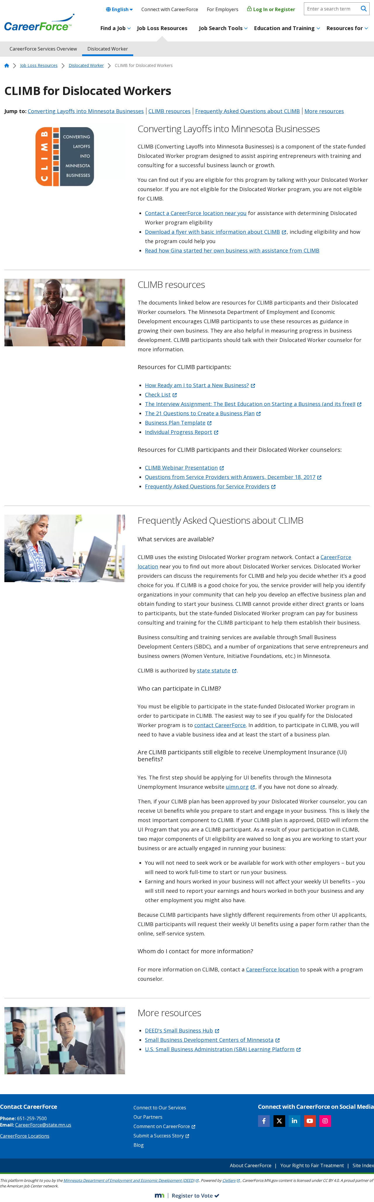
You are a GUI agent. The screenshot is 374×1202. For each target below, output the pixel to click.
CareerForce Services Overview (43, 49)
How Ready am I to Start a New (197, 385)
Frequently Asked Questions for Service (207, 486)
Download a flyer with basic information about (212, 231)
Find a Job (113, 28)
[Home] (39, 22)
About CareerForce (250, 1165)
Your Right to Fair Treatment (312, 1165)
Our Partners (148, 1117)
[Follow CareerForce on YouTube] (310, 1121)
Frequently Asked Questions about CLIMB (247, 111)
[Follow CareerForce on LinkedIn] (294, 1121)
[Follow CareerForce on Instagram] (325, 1121)
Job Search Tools (221, 28)
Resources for (344, 28)
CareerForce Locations (24, 1136)
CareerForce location (272, 969)
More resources (324, 111)
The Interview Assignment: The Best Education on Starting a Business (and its (250, 403)
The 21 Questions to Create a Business (199, 413)
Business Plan (175, 422)
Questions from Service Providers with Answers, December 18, (230, 476)
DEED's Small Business (179, 1030)
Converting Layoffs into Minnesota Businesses (86, 111)
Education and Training (284, 28)
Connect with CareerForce (169, 9)
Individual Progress (178, 431)
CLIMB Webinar (181, 467)
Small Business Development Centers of (209, 1039)
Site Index (363, 1165)
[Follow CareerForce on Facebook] (264, 1121)
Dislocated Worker (107, 49)
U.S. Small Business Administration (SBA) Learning (220, 1049)
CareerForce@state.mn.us (43, 1125)
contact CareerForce (220, 725)
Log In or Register (273, 9)
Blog (139, 1145)
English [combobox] (120, 9)
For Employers (222, 9)
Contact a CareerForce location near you (196, 213)
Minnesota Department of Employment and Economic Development (128, 1180)
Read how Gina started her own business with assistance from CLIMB (232, 250)
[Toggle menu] (129, 28)
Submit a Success (159, 1135)
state (213, 670)
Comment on (162, 1126)
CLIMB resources (169, 111)
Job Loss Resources (162, 28)
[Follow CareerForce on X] (279, 1121)
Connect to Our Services (160, 1107)
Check (158, 394)
